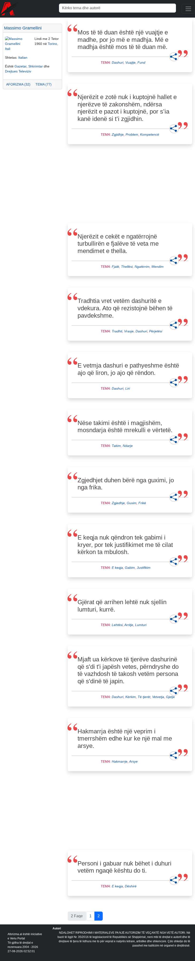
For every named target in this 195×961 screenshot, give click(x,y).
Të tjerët (144, 697)
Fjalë (115, 266)
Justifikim (144, 567)
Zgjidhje (118, 134)
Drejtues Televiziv (18, 71)
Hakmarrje (119, 761)
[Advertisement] (32, 116)
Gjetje (170, 697)
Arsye (133, 761)
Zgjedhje (118, 503)
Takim (116, 446)
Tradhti (117, 331)
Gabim (130, 567)
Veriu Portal (17, 938)
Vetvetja (158, 697)
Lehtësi (117, 625)
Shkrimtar (35, 66)
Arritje (128, 625)
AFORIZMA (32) (18, 84)
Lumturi (140, 625)
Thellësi (127, 266)
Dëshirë (130, 886)
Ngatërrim (142, 266)
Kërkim (130, 697)
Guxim (131, 503)
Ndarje (128, 446)
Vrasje (129, 331)
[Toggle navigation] (188, 9)
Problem (132, 134)
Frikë (142, 503)
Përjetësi (155, 331)
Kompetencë (149, 134)
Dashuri (117, 62)
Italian (22, 57)
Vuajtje (130, 62)
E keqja (117, 567)
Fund (141, 62)
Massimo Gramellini (23, 28)
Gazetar (20, 66)
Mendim (157, 266)
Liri (127, 388)
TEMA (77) (43, 84)
